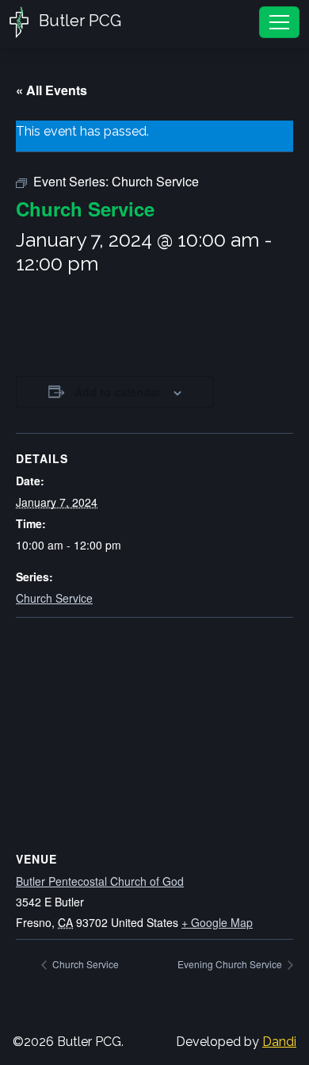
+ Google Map (217, 922)
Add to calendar (117, 392)
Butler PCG (78, 20)
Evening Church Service (230, 964)
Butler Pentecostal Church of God (100, 881)
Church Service (54, 598)
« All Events (51, 90)
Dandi (279, 1041)
